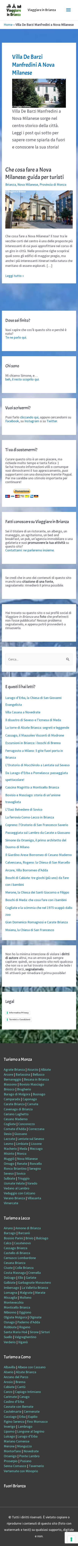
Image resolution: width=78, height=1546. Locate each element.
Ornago (9, 1163)
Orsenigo (10, 1456)
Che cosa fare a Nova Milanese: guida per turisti (34, 173)
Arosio (8, 1382)
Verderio (10, 1342)
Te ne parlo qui (15, 337)
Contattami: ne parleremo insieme (29, 550)
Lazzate (9, 1139)
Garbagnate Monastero (34, 1282)
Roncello (36, 1163)
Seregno (35, 1168)
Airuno (8, 1228)
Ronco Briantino (15, 1168)
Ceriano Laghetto (16, 1114)
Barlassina (23, 1074)
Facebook (12, 421)
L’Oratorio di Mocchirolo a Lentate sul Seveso (37, 765)
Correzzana (36, 1129)
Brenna (20, 1382)
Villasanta (34, 1198)
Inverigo (9, 1426)
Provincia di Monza (53, 184)
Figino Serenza (14, 1421)
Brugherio (24, 1089)
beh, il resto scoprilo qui (22, 379)
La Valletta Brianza (35, 1287)
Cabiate (9, 1387)
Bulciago (42, 1238)
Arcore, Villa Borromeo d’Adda (26, 870)
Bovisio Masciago (31, 1084)
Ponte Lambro (29, 1456)
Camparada (12, 1099)
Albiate (46, 1069)
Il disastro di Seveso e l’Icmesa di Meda (33, 720)
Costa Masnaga (15, 1272)
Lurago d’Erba (27, 1436)
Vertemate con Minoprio (21, 1471)
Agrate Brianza (14, 1069)
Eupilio (32, 1416)
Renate (22, 1163)
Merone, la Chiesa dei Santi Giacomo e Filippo (37, 892)
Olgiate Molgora (15, 1317)
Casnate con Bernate (18, 1406)
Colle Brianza (24, 1267)
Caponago (30, 1099)
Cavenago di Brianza (18, 1109)
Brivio (29, 1238)
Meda (23, 1148)
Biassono (10, 1084)
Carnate (32, 1104)
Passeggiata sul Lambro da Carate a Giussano (37, 832)
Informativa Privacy (19, 1012)
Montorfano (12, 1451)
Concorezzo (26, 1124)
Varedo (32, 1183)
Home (8, 24)
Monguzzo (24, 1446)
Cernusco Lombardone (20, 1258)
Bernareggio (12, 1079)
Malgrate (26, 1292)
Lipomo (9, 1431)
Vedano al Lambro (16, 1188)
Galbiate (10, 1282)
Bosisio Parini (13, 1238)
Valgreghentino (25, 1337)
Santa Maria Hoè (15, 1332)
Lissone (36, 1143)
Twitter (52, 421)
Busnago (39, 1094)
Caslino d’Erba (14, 1401)
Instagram (31, 421)
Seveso (9, 1173)
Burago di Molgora (17, 1094)
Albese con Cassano (32, 1367)
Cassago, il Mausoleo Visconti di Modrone (34, 735)
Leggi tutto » (14, 276)
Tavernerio (36, 1466)
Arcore (8, 1074)
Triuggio (24, 1178)
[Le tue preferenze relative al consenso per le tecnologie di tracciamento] (71, 1539)
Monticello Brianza (17, 1307)
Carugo (24, 1396)
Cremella (34, 1272)
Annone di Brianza (28, 1228)
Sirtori (45, 1332)
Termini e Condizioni (19, 1019)
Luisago (9, 1436)
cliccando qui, (29, 417)
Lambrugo (25, 1426)
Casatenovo (22, 1243)
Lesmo (8, 1143)
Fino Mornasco (37, 1421)
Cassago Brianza (15, 1248)
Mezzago (36, 1148)
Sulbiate (9, 1178)
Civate (8, 1267)
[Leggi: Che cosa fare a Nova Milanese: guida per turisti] (39, 209)
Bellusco (38, 1074)
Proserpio (11, 1461)
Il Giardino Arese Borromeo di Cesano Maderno (38, 855)
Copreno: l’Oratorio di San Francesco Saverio (36, 825)
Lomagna (10, 1292)
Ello (20, 1277)
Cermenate (32, 1411)
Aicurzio (32, 1069)
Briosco (9, 1089)
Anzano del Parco (16, 1377)
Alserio (8, 1372)
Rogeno (24, 1327)
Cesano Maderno (16, 1119)
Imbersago (11, 1287)
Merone (9, 1446)
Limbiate (22, 1143)
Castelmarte (12, 1411)
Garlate (31, 1277)
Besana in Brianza (36, 1079)
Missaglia (10, 1297)
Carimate (10, 1396)
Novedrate (31, 1451)
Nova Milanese (27, 184)
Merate (40, 1292)
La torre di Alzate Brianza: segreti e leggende (37, 727)
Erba (22, 1416)
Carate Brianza (14, 1104)
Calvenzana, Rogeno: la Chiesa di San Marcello (37, 862)
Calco (8, 1243)
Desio (8, 1134)
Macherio (10, 1148)
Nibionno (10, 1312)
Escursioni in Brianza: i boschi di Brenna (33, 743)
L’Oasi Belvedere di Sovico (23, 809)
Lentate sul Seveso (30, 1139)
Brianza (10, 184)
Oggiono (25, 1312)
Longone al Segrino (30, 1431)
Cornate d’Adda (15, 1129)
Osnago (9, 1322)
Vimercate (11, 1203)
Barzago (10, 1233)
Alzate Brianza (26, 1372)
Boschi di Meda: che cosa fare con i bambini (36, 900)
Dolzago (10, 1277)
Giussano (20, 1134)
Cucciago (10, 1416)
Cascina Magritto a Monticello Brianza (32, 787)
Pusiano (25, 1461)
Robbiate (10, 1327)
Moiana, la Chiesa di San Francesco (29, 930)
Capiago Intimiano (28, 1392)
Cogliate (10, 1124)
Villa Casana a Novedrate (22, 712)
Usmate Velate (14, 1183)
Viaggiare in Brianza (42, 10)
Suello (8, 1337)
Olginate (35, 1317)
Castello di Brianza (17, 1253)
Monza (21, 1153)
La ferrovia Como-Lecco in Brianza (29, 817)
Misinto (9, 1153)
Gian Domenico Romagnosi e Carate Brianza (36, 922)
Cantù (21, 1387)
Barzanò (24, 1233)
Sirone (34, 1332)
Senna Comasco (15, 1466)
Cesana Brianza (14, 1263)
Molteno (25, 1297)
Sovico (21, 1173)
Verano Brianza (14, 1198)
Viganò (23, 1342)
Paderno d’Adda (28, 1322)
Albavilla (9, 1367)
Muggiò (9, 1158)
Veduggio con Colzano (19, 1193)
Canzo (8, 1392)
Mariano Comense (16, 1441)
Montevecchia (13, 1302)
